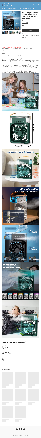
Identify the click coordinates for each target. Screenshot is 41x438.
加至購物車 (31, 30)
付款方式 (20, 8)
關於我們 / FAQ (31, 8)
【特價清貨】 (9, 8)
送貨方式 (25, 8)
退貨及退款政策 (22, 435)
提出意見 (26, 435)
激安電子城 (15, 8)
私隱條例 (16, 435)
